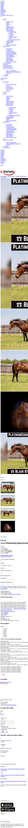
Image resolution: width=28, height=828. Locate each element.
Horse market (4, 176)
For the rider (9, 50)
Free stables (9, 57)
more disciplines (4, 620)
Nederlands (3, 10)
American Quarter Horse (20, 176)
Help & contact (4, 769)
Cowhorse (11, 34)
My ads (8, 85)
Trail (10, 38)
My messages (9, 87)
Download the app (7, 65)
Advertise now (4, 78)
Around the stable (10, 51)
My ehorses (6, 82)
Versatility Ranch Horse (14, 39)
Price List (5, 64)
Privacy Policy (4, 588)
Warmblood (5, 612)
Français (2, 14)
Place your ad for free (8, 68)
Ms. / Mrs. (4, 718)
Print (3, 730)
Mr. (3, 719)
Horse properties (10, 55)
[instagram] (7, 819)
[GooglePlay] (8, 811)
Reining (11, 33)
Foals (7, 25)
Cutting (11, 35)
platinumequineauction (11, 704)
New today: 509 (4, 15)
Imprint (2, 775)
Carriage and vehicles (11, 52)
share (3, 745)
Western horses (10, 30)
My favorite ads (9, 88)
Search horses (11, 176)
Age (2, 615)
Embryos (8, 24)
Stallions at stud (9, 26)
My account (9, 89)
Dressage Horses (10, 28)
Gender (2, 614)
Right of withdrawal (14, 775)
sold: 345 (11, 15)
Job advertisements (10, 56)
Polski (2, 7)
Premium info (16, 769)
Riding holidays (9, 59)
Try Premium (7, 62)
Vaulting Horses (10, 41)
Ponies (7, 23)
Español (2, 12)
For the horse (9, 48)
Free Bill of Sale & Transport (14, 594)
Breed (2, 611)
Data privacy (7, 775)
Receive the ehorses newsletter (9, 728)
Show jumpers (9, 29)
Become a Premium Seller (13, 71)
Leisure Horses (9, 42)
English (2, 9)
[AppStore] (7, 806)
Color (2, 617)
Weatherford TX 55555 (6, 682)
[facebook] (3, 819)
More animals (9, 60)
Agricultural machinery (11, 53)
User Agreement (4, 587)
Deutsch (2, 2)
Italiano (2, 6)
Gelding (6, 614)
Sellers (7, 43)
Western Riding (12, 32)
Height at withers (4, 616)
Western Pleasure (13, 37)
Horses (5, 19)
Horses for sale (9, 21)
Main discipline (4, 619)
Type (2, 612)
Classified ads (6, 46)
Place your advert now (11, 44)
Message (3, 744)
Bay (4, 617)
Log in (5, 75)
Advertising (10, 769)
